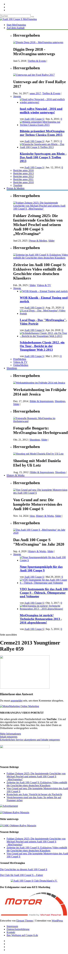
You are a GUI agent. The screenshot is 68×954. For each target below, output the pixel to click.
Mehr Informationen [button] (10, 733)
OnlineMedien (20, 365)
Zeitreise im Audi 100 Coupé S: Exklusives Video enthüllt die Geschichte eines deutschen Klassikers (37, 784)
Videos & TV (44, 285)
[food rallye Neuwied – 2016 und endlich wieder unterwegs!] (44, 102)
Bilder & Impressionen (41, 401)
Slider (51, 240)
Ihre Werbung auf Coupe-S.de (22, 935)
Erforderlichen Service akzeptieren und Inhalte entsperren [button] (30, 739)
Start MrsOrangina (16, 24)
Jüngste (17, 96)
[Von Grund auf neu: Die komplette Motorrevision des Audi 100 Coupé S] (40, 492)
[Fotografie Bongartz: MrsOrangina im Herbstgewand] (40, 421)
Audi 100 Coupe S (34, 118)
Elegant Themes (24, 920)
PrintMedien (19, 359)
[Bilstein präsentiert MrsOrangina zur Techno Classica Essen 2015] (44, 124)
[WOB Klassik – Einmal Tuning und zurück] (44, 291)
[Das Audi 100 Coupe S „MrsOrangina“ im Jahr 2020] (40, 532)
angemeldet (16, 700)
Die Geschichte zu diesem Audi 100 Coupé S (23, 869)
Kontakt (11, 932)
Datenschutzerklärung (18, 929)
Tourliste (17, 185)
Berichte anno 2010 (23, 182)
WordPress (57, 920)
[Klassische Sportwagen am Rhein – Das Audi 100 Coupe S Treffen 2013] (44, 147)
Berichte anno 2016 (23, 170)
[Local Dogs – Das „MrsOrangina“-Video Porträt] (44, 313)
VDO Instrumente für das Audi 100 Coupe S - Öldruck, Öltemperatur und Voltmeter (44, 592)
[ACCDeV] (34, 880)
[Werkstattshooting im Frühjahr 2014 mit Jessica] (39, 382)
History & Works (15, 475)
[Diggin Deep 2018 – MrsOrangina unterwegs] (38, 42)
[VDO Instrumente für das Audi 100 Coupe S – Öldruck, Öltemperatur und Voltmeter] (44, 582)
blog (32, 515)
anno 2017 (35, 93)
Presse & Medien (15, 188)
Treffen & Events (37, 60)
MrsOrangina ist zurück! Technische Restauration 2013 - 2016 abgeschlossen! (41, 619)
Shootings (12, 368)
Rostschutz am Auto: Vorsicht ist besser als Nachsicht (34, 794)
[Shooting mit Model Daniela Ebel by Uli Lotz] (38, 453)
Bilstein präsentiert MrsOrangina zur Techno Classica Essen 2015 (42, 133)
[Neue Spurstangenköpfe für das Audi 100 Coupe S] (44, 560)
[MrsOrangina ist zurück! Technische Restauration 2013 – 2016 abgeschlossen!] (44, 608)
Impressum (12, 926)
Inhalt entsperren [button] (8, 736)
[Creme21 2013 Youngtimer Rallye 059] (25, 687)
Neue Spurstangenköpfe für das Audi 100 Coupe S (41, 568)
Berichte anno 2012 (23, 176)
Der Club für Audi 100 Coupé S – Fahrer (21, 875)
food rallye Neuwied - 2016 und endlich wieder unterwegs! (41, 110)
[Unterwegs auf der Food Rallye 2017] (34, 74)
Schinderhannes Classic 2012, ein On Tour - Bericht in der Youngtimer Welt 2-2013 (42, 346)
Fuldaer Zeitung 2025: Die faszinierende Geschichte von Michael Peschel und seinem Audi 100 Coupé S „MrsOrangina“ (36, 776)
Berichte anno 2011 (23, 179)
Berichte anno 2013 (23, 173)
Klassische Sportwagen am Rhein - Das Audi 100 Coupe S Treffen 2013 (43, 157)
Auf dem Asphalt (15, 27)
